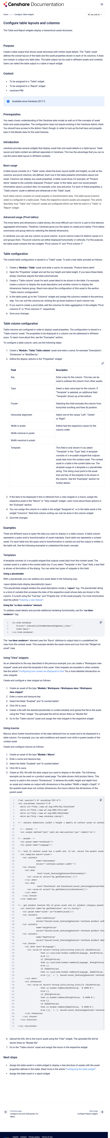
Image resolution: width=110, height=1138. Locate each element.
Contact (23, 1137)
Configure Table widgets (24, 14)
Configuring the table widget (80, 1069)
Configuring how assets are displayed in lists (41, 671)
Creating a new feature (31, 600)
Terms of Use (47, 1137)
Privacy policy (34, 1137)
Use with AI (95, 15)
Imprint (15, 1137)
